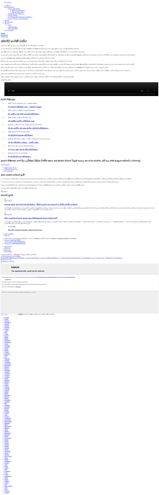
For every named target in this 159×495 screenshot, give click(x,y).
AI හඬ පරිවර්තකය (14, 8)
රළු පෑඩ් (6, 20)
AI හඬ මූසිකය (12, 15)
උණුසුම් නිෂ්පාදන (6, 256)
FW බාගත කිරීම (13, 28)
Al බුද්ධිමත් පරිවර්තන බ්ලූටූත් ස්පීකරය (20, 17)
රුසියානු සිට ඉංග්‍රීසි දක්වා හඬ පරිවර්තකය (109, 258)
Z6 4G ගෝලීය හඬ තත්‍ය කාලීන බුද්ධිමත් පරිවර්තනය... (28, 128)
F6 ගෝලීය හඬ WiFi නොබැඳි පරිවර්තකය (23, 114)
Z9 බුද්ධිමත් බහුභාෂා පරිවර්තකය (20, 135)
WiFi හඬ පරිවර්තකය (18, 10)
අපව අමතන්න (9, 30)
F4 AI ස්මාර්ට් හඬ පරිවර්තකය (19, 157)
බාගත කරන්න (12, 27)
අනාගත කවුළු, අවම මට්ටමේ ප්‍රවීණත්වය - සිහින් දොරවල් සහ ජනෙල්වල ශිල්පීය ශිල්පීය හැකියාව (41, 204)
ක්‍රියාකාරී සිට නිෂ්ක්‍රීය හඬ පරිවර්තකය (12, 258)
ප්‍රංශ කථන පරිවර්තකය (32, 258)
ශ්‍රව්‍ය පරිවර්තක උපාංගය (88, 258)
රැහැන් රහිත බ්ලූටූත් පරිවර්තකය (18, 18)
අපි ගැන (7, 23)
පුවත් (9, 25)
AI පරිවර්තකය (9, 7)
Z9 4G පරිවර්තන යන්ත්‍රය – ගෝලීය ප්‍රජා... (23, 142)
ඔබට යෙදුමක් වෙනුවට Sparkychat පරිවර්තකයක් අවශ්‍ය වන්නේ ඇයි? (31, 218)
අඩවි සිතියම (17, 256)
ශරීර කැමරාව (8, 22)
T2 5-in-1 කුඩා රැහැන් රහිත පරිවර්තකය (23, 149)
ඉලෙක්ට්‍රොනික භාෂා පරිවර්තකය (69, 258)
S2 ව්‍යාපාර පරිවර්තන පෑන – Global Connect (24, 107)
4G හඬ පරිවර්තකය (18, 12)
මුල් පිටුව (7, 5)
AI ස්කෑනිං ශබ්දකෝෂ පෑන (16, 13)
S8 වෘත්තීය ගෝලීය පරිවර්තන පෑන (21, 121)
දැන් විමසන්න (5, 164)
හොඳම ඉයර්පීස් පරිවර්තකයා (49, 258)
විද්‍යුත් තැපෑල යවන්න (7, 261)
